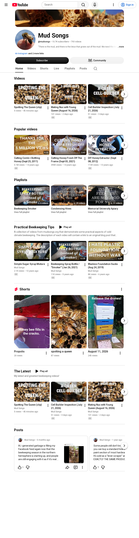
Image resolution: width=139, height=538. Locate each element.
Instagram (22, 53)
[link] (51, 454)
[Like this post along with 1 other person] (19, 467)
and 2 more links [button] (36, 53)
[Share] (67, 467)
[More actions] (48, 108)
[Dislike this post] (27, 467)
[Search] (83, 4)
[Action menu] (82, 467)
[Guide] (6, 5)
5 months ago (43, 440)
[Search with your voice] (94, 4)
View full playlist (21, 212)
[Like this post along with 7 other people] (95, 467)
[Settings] (113, 5)
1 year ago (117, 440)
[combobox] (60, 5)
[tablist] (69, 69)
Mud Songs (19, 267)
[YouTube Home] (19, 4)
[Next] (124, 94)
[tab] (19, 69)
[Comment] (75, 467)
